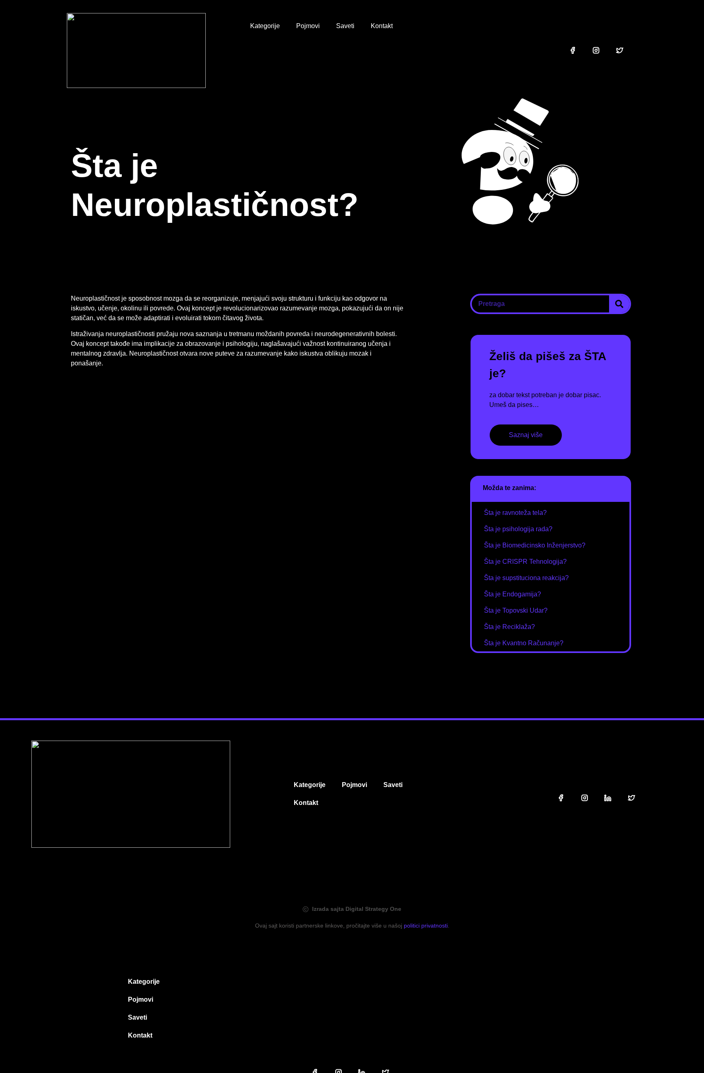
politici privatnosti (426, 925)
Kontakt (382, 25)
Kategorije (265, 25)
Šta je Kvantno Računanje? (523, 643)
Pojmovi (308, 25)
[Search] (619, 303)
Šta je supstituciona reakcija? (526, 577)
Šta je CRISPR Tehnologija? (525, 561)
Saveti (345, 25)
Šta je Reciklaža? (509, 626)
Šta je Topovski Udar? (516, 610)
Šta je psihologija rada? (518, 529)
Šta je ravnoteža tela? (515, 512)
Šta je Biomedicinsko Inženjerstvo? (534, 545)
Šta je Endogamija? (512, 594)
